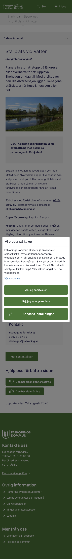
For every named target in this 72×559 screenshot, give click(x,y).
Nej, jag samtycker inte (36, 301)
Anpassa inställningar (38, 314)
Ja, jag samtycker (36, 290)
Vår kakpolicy (12, 278)
